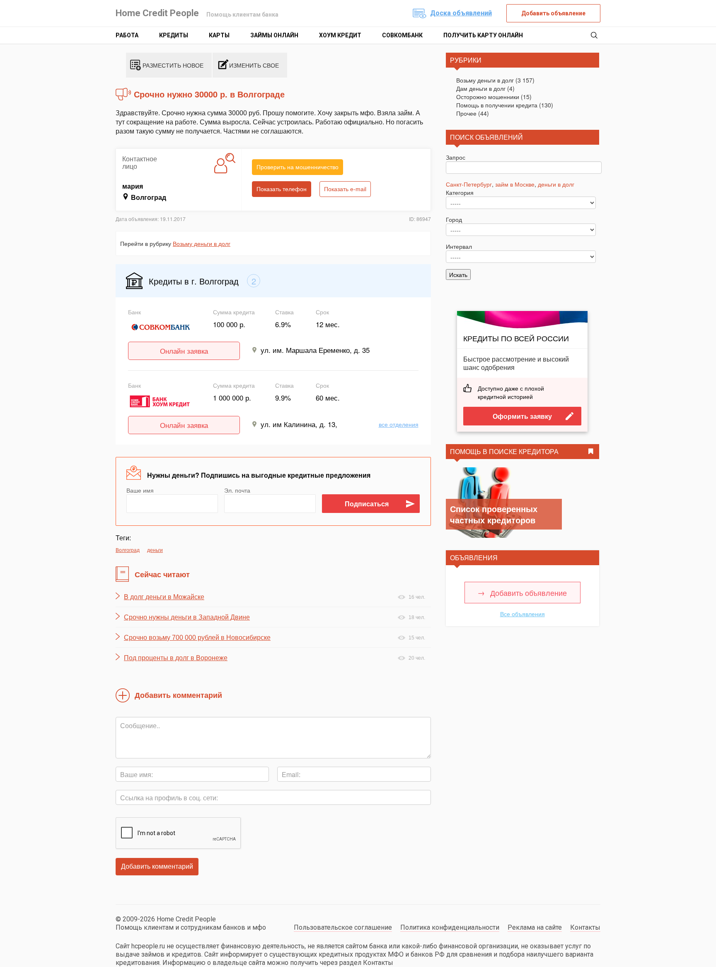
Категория (460, 192)
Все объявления (522, 614)
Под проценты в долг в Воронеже (175, 657)
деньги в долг (556, 184)
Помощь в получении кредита (496, 105)
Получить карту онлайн (483, 35)
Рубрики (465, 60)
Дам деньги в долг (481, 88)
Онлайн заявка (184, 350)
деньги (155, 549)
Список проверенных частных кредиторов (493, 514)
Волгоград (128, 549)
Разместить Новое (173, 65)
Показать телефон (281, 189)
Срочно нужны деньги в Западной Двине (187, 617)
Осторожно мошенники (487, 96)
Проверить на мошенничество (297, 167)
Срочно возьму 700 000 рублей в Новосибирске (197, 637)
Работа (127, 35)
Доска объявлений (461, 13)
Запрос (455, 157)
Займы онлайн (274, 35)
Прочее (466, 113)
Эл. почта (237, 490)
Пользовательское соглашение (343, 927)
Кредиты (173, 35)
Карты (219, 35)
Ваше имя (140, 490)
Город (454, 219)
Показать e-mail (345, 189)
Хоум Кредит (340, 35)
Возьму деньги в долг (201, 243)
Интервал (459, 246)
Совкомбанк (402, 35)
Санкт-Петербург (469, 184)
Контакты (585, 927)
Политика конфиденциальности (449, 927)
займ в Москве (515, 184)
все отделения (398, 424)
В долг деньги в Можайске (164, 596)
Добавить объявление (553, 13)
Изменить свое (254, 65)
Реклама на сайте (535, 927)
